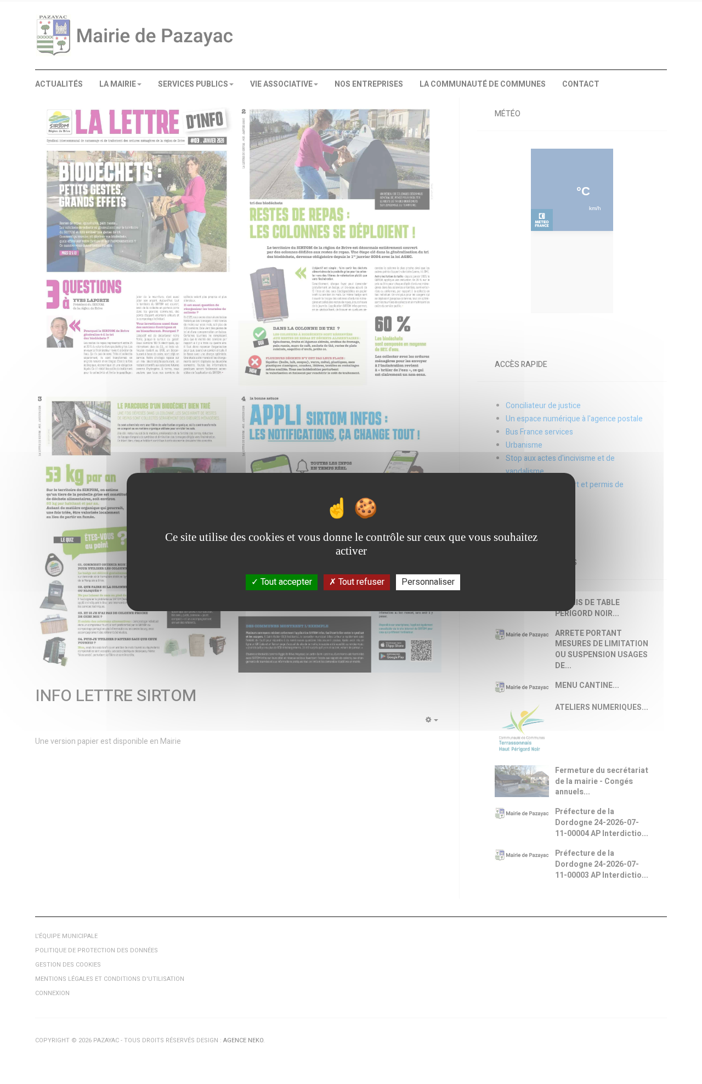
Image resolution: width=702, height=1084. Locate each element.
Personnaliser (428, 582)
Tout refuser (360, 582)
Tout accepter (285, 582)
